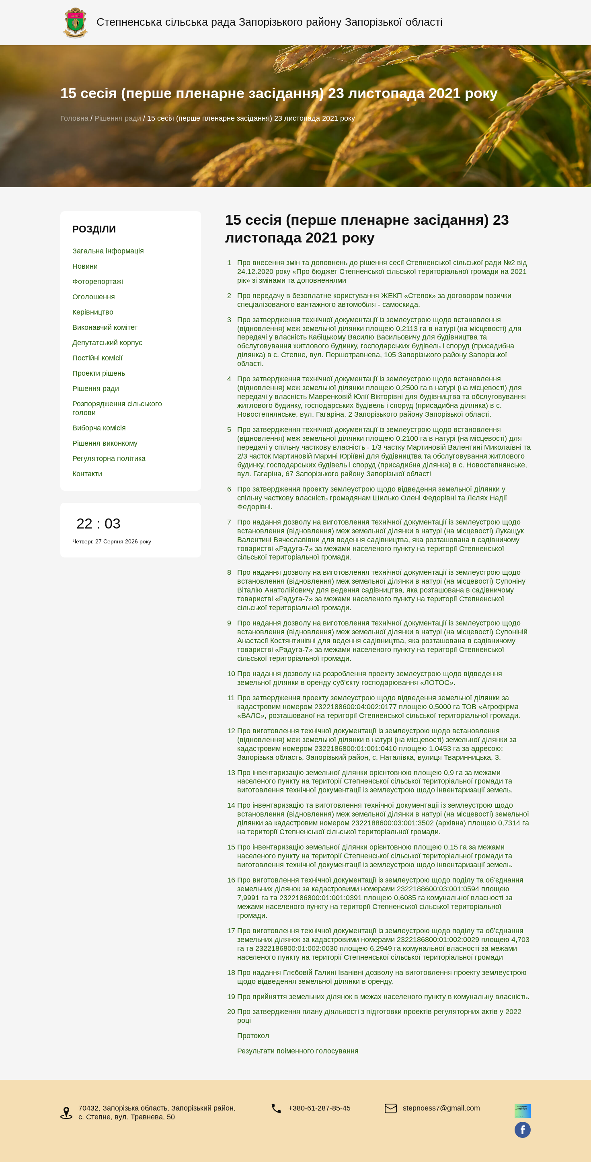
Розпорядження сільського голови (117, 408)
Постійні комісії (97, 358)
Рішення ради (95, 389)
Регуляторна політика (109, 459)
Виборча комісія (99, 428)
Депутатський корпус (107, 343)
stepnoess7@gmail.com (441, 1108)
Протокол (253, 1036)
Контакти (87, 474)
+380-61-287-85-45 (319, 1108)
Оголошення (93, 297)
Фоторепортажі (97, 282)
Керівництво (92, 312)
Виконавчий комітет (104, 327)
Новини (85, 266)
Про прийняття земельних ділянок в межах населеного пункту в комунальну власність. (383, 997)
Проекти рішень (98, 373)
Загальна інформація (108, 251)
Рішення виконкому (104, 443)
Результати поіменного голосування (298, 1051)
